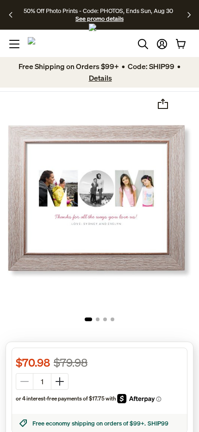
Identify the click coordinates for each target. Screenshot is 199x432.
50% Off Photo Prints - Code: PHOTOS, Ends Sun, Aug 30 (98, 10)
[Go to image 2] (98, 319)
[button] (162, 44)
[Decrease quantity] (24, 381)
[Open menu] (14, 44)
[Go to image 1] (88, 319)
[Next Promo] (189, 15)
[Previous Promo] (13, 15)
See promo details (99, 18)
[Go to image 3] (105, 319)
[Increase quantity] (59, 381)
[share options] (163, 103)
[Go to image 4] (112, 319)
